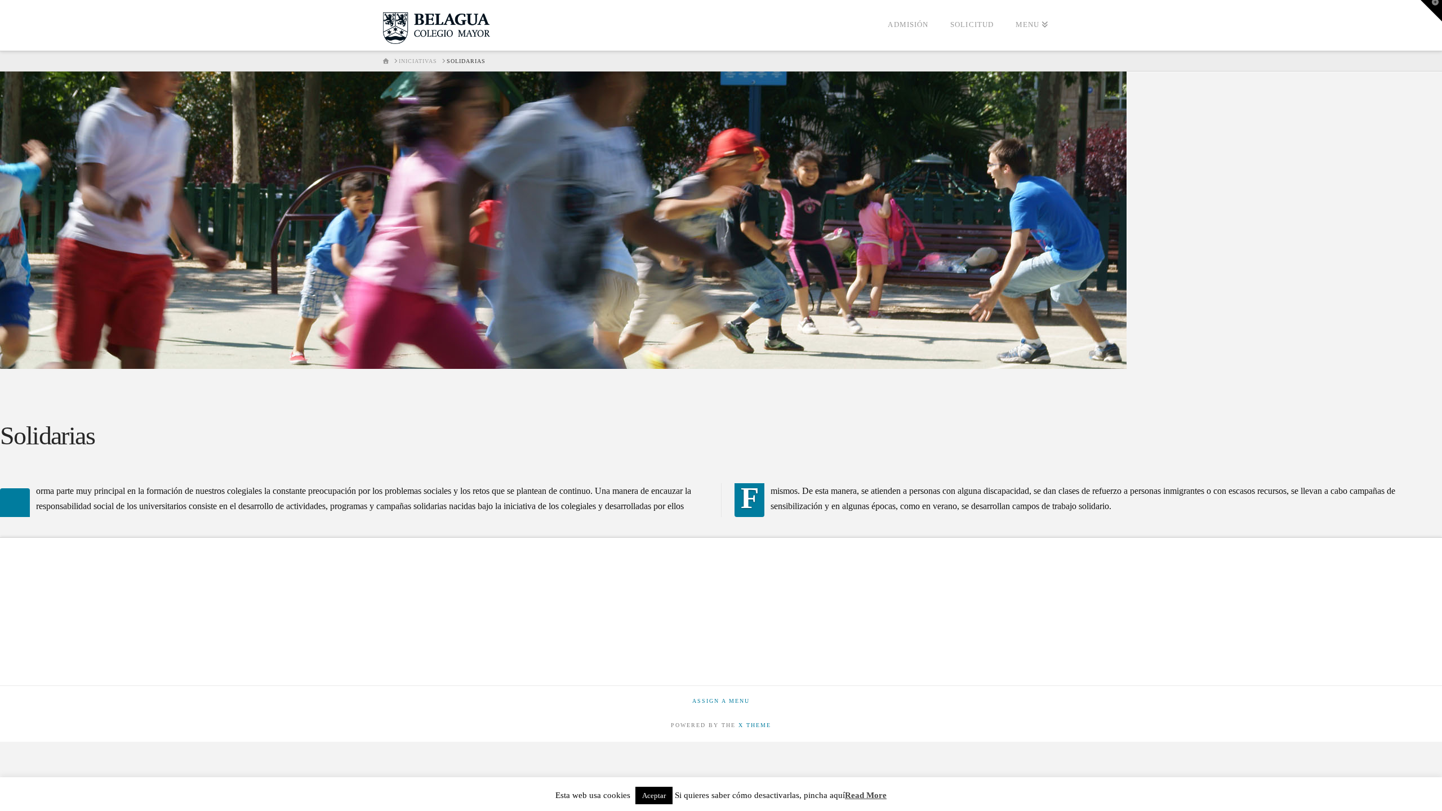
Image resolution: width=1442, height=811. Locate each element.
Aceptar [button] (654, 795)
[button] (1431, 10)
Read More (866, 795)
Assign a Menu (721, 701)
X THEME (754, 725)
